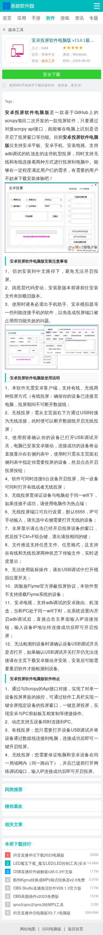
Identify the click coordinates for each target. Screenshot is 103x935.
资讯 (79, 18)
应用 (21, 18)
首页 (7, 18)
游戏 (64, 18)
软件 (50, 18)
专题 (93, 18)
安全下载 (51, 74)
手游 (36, 18)
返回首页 (75, 928)
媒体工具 (16, 29)
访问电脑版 (51, 928)
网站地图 (27, 928)
